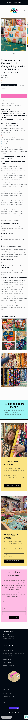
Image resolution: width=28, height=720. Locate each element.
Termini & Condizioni (9, 665)
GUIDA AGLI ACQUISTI (8, 693)
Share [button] (3, 390)
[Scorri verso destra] (16, 53)
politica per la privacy (17, 601)
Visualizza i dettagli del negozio (11, 105)
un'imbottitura (14, 218)
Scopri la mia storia (12, 485)
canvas (3, 220)
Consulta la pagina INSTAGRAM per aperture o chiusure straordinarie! (14, 554)
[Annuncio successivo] (25, 2)
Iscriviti (14, 617)
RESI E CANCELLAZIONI (8, 696)
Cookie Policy (7, 662)
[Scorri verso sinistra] (11, 53)
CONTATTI (5, 702)
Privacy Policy (7, 659)
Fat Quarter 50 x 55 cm (8, 85)
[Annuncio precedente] (2, 2)
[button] (2, 10)
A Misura (21, 85)
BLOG (4, 699)
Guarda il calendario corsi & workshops (12, 561)
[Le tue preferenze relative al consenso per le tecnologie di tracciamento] (25, 717)
